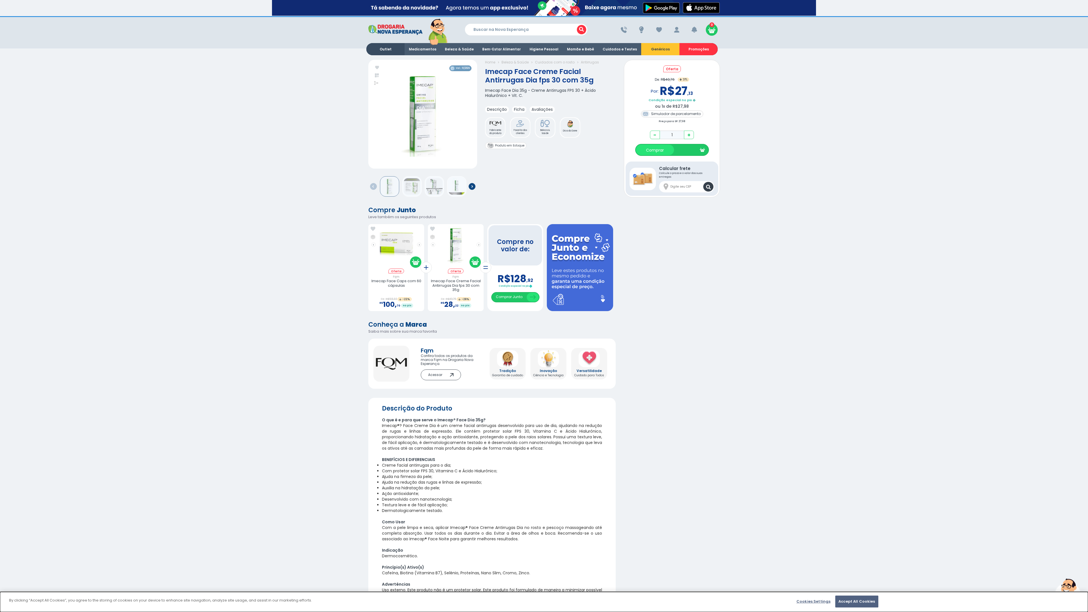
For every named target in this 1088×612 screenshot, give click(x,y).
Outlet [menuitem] (386, 49)
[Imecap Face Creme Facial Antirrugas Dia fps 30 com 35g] (456, 247)
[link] (373, 228)
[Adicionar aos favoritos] (377, 67)
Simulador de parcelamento (675, 113)
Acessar (435, 374)
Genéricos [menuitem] (660, 49)
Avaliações (542, 109)
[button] (495, 127)
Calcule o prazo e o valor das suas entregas (680, 171)
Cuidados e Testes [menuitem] (620, 49)
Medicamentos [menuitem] (422, 49)
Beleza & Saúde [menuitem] (459, 49)
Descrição (497, 109)
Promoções (698, 49)
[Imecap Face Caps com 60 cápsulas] (396, 247)
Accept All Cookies (856, 601)
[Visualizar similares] (377, 75)
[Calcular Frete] (708, 187)
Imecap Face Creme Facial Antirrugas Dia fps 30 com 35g (456, 285)
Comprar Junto (509, 296)
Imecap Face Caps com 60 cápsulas (396, 283)
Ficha (519, 109)
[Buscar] (581, 29)
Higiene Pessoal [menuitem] (544, 49)
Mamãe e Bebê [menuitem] (580, 49)
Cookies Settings (813, 601)
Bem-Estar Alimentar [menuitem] (501, 49)
